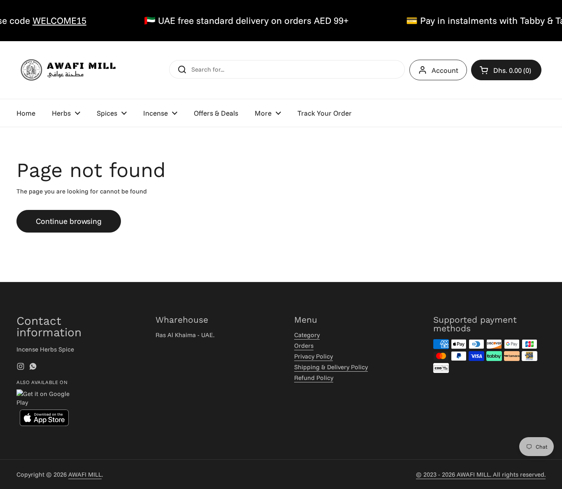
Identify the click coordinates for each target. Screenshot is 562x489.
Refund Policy (313, 378)
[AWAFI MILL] (67, 70)
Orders (304, 345)
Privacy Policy (313, 356)
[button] (506, 70)
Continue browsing (69, 221)
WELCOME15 (50, 20)
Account (445, 70)
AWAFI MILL (85, 474)
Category (307, 335)
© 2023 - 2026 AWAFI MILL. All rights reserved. (481, 474)
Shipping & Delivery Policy (331, 367)
